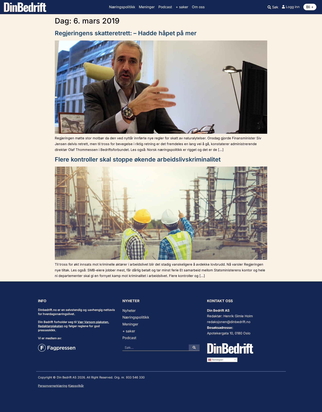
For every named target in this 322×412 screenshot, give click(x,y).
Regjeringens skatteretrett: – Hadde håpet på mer (126, 33)
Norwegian (217, 359)
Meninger (147, 7)
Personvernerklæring (52, 386)
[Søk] (194, 347)
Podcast (165, 7)
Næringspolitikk (122, 7)
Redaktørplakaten (50, 326)
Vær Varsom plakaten (93, 322)
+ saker (182, 7)
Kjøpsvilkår (76, 386)
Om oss (198, 7)
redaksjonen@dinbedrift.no (228, 322)
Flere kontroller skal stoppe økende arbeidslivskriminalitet (138, 159)
